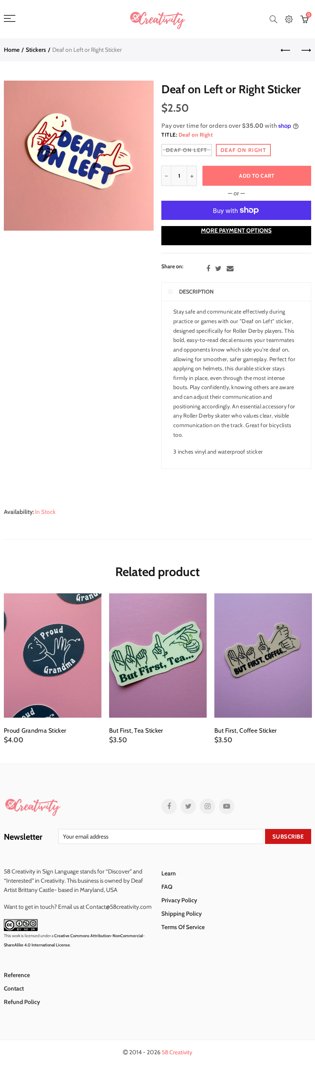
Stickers (36, 49)
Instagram (207, 806)
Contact (14, 988)
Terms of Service (183, 927)
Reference (17, 975)
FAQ (166, 886)
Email (230, 268)
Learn (168, 873)
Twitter (218, 268)
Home (12, 49)
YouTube (226, 806)
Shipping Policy (181, 913)
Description (196, 291)
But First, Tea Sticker (136, 730)
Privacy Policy (179, 900)
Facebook (208, 268)
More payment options (236, 230)
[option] (52, 669)
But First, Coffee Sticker (245, 730)
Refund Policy (22, 1002)
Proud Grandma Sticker (35, 730)
